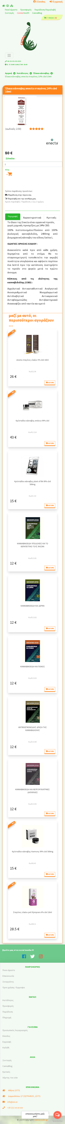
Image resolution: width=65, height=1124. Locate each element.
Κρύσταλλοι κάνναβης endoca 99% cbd (32, 420)
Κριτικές (6, 1071)
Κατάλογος (8, 1000)
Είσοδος (40, 1)
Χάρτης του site (10, 1077)
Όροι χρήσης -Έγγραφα (14, 987)
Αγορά (51, 382)
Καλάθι (6, 1047)
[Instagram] (41, 957)
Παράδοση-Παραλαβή (45, 9)
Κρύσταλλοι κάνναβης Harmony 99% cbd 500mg (32, 851)
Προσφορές (26, 9)
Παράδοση (8, 1011)
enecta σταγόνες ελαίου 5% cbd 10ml (32, 360)
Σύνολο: (10, 158)
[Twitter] (34, 957)
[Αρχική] (3, 6)
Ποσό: (51, 18)
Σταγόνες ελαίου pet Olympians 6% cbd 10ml (32, 912)
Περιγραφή (13, 216)
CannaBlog (37, 13)
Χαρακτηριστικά (32, 217)
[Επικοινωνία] (8, 6)
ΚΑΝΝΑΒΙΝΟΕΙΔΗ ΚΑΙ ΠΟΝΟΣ (32, 666)
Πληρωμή (7, 1017)
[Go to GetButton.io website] (57, 1121)
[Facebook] (26, 957)
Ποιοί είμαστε (11, 9)
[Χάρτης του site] (11, 6)
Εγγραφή (57, 1)
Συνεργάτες (8, 981)
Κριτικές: (51, 217)
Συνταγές (10, 13)
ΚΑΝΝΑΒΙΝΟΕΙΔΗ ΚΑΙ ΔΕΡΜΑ (32, 606)
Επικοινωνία (8, 976)
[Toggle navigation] (9, 55)
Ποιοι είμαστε (9, 970)
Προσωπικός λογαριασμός (15, 1030)
